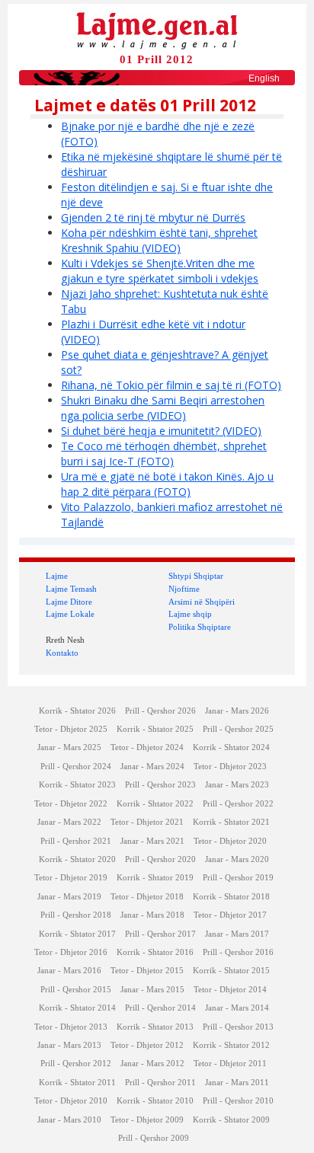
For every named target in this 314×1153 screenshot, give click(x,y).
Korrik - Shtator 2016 (155, 952)
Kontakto (62, 652)
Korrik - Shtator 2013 (155, 1027)
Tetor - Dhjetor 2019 (70, 878)
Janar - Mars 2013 (69, 1045)
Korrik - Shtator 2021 (231, 822)
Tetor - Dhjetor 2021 (147, 822)
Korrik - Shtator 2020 (77, 859)
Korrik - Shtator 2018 (231, 897)
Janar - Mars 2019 (69, 897)
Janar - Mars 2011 (237, 1082)
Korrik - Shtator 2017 (77, 934)
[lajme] (157, 29)
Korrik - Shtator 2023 (77, 785)
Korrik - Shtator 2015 (231, 970)
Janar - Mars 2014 (237, 1008)
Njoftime (184, 588)
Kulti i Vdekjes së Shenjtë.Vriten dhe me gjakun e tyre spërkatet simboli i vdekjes (159, 271)
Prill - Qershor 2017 (160, 934)
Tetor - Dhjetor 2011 (230, 1063)
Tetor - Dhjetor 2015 (147, 970)
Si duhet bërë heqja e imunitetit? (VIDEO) (161, 430)
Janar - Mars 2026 (237, 711)
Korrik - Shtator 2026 (77, 711)
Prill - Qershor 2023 (160, 785)
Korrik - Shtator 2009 (231, 1120)
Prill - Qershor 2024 (75, 766)
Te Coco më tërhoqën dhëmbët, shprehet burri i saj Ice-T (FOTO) (164, 453)
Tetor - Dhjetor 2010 (70, 1101)
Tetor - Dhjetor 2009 (147, 1120)
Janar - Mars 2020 (237, 859)
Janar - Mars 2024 (152, 766)
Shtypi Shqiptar (195, 575)
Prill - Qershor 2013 (238, 1027)
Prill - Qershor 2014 (160, 1008)
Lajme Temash (71, 588)
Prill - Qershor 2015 (75, 989)
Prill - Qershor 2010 (238, 1101)
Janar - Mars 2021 (152, 841)
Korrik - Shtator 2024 (231, 747)
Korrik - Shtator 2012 (231, 1045)
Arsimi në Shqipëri (201, 601)
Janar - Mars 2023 (237, 785)
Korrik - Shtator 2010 (155, 1101)
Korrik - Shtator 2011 (77, 1082)
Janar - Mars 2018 (152, 915)
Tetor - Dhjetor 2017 (230, 915)
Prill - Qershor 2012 (75, 1063)
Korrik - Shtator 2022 (155, 804)
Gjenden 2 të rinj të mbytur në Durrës (153, 217)
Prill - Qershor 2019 (238, 878)
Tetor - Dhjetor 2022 (70, 804)
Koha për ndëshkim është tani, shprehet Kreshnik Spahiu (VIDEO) (159, 240)
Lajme (57, 575)
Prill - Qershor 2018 (75, 915)
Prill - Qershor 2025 (238, 729)
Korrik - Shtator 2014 (77, 1008)
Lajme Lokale (70, 613)
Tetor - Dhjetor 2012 (147, 1045)
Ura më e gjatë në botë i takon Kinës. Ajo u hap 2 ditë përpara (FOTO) (167, 484)
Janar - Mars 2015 (152, 989)
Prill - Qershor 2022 (238, 804)
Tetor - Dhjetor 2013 (70, 1027)
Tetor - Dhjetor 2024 (147, 747)
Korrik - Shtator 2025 (155, 729)
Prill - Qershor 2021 (75, 841)
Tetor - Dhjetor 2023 (230, 766)
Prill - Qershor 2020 (160, 859)
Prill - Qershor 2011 (160, 1082)
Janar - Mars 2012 (152, 1063)
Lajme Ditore (69, 601)
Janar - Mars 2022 (69, 822)
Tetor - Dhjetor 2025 (70, 729)
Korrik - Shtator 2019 (155, 878)
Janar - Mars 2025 (69, 747)
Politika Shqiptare (199, 626)
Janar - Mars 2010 (69, 1120)
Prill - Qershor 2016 (238, 952)
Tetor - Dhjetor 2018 (147, 897)
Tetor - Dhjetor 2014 (230, 989)
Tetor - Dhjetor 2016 (70, 952)
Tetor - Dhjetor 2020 (230, 841)
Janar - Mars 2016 (69, 970)
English (264, 78)
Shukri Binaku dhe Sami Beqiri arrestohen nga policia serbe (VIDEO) (162, 408)
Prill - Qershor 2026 (160, 711)
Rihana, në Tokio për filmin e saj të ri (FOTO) (171, 385)
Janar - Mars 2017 (237, 934)
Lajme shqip (190, 613)
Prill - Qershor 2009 (153, 1138)
